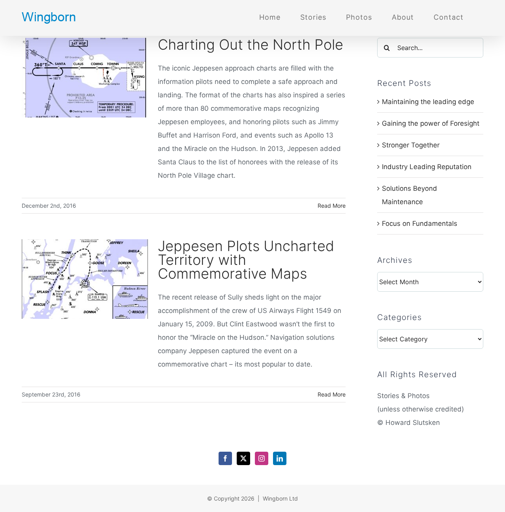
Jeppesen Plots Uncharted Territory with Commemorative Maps (246, 259)
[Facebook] (225, 458)
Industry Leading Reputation (426, 167)
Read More (332, 205)
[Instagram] (261, 458)
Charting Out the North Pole (250, 44)
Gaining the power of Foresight (430, 123)
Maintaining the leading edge (428, 102)
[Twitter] (243, 458)
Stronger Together (411, 145)
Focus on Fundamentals (419, 223)
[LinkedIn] (279, 458)
